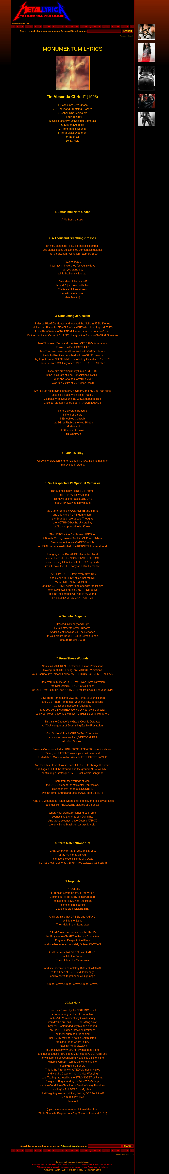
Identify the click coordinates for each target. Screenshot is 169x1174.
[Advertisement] (103, 11)
